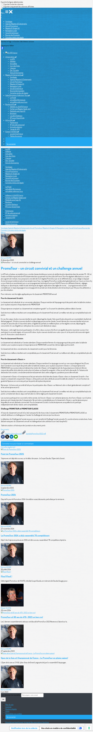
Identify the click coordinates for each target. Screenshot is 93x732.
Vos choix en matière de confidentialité (58, 728)
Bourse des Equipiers (12, 35)
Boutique (13, 113)
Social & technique (11, 33)
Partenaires (14, 122)
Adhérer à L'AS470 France (19, 107)
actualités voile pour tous (18, 102)
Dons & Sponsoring (16, 73)
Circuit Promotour (11, 26)
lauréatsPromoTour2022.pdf (36, 433)
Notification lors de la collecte (24, 728)
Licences (8, 707)
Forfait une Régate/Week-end (20, 109)
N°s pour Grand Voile (17, 118)
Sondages (8, 21)
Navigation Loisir (11, 30)
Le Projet (13, 97)
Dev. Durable (14, 70)
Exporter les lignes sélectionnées (12, 2)
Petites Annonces (16, 136)
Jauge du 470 (15, 129)
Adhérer (13, 61)
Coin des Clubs (15, 66)
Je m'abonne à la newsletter (11, 695)
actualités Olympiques (17, 100)
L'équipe (13, 68)
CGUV (7, 711)
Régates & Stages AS (12, 28)
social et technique (16, 134)
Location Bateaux (16, 116)
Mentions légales (11, 709)
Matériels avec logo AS (17, 111)
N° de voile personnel (17, 125)
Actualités (13, 63)
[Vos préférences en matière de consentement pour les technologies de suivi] (89, 728)
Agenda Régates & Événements (16, 24)
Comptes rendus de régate (14, 37)
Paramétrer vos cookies (13, 714)
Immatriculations (16, 127)
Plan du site (9, 704)
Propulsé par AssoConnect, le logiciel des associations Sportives (27, 722)
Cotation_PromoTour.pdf (13, 433)
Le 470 (12, 59)
